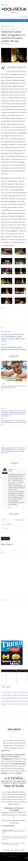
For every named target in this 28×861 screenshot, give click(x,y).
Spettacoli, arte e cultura (9, 26)
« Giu (3, 687)
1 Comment (12, 29)
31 (26, 681)
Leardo (10, 469)
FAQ (12, 850)
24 (26, 679)
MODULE (23, 850)
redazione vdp (4, 43)
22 (6, 679)
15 (6, 677)
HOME (4, 850)
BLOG (8, 850)
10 (26, 675)
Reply (9, 507)
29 (6, 681)
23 (16, 679)
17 (26, 677)
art (3, 327)
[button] (2, 5)
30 (16, 681)
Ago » (8, 687)
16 (16, 677)
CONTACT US (17, 850)
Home (2, 26)
